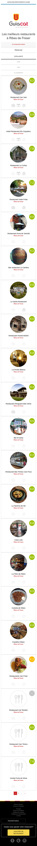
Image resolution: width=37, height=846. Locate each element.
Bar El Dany (18, 438)
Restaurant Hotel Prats (19, 199)
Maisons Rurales (18, 804)
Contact (18, 815)
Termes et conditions (18, 810)
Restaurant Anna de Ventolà (18, 234)
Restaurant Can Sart (18, 97)
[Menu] (18, 105)
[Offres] (13, 105)
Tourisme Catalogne (18, 806)
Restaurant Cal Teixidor (18, 710)
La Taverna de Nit (18, 506)
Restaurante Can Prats (18, 676)
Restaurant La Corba (18, 165)
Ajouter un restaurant (18, 832)
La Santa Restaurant (18, 302)
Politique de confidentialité (18, 814)
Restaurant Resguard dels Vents (18, 404)
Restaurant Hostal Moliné (19, 336)
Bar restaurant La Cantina (18, 268)
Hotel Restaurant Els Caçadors (18, 131)
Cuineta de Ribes (18, 608)
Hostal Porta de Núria (18, 778)
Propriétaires (13, 821)
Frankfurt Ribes (18, 642)
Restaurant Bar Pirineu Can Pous (18, 472)
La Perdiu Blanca (18, 370)
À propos (18, 809)
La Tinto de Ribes (18, 574)
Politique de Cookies (18, 812)
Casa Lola (18, 540)
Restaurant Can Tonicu (18, 744)
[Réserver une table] (23, 105)
